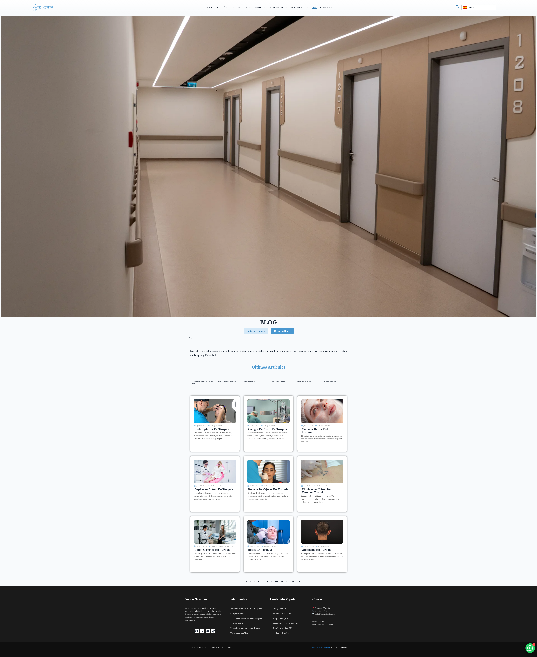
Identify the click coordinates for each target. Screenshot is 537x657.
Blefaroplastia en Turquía (212, 429)
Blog (314, 7)
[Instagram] (202, 631)
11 (282, 581)
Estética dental (236, 623)
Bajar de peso (276, 7)
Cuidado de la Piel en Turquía (317, 430)
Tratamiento (298, 7)
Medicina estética (303, 381)
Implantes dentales (280, 633)
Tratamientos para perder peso (202, 382)
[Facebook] (197, 631)
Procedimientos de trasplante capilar (246, 609)
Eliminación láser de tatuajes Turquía (316, 491)
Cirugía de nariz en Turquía (267, 429)
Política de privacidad (321, 647)
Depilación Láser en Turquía (214, 489)
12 (287, 581)
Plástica (226, 7)
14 (298, 581)
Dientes (258, 7)
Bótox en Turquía (260, 549)
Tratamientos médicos (239, 633)
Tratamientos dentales (227, 381)
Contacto (326, 7)
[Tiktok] (213, 631)
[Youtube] (208, 631)
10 (276, 581)
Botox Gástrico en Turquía (212, 549)
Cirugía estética (329, 381)
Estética (243, 7)
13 (293, 581)
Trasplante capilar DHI (282, 628)
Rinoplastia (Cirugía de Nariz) (285, 623)
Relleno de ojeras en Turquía (268, 489)
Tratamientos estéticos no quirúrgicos (246, 618)
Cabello (210, 7)
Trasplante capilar (278, 381)
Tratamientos (249, 381)
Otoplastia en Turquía (316, 549)
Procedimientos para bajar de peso (245, 628)
